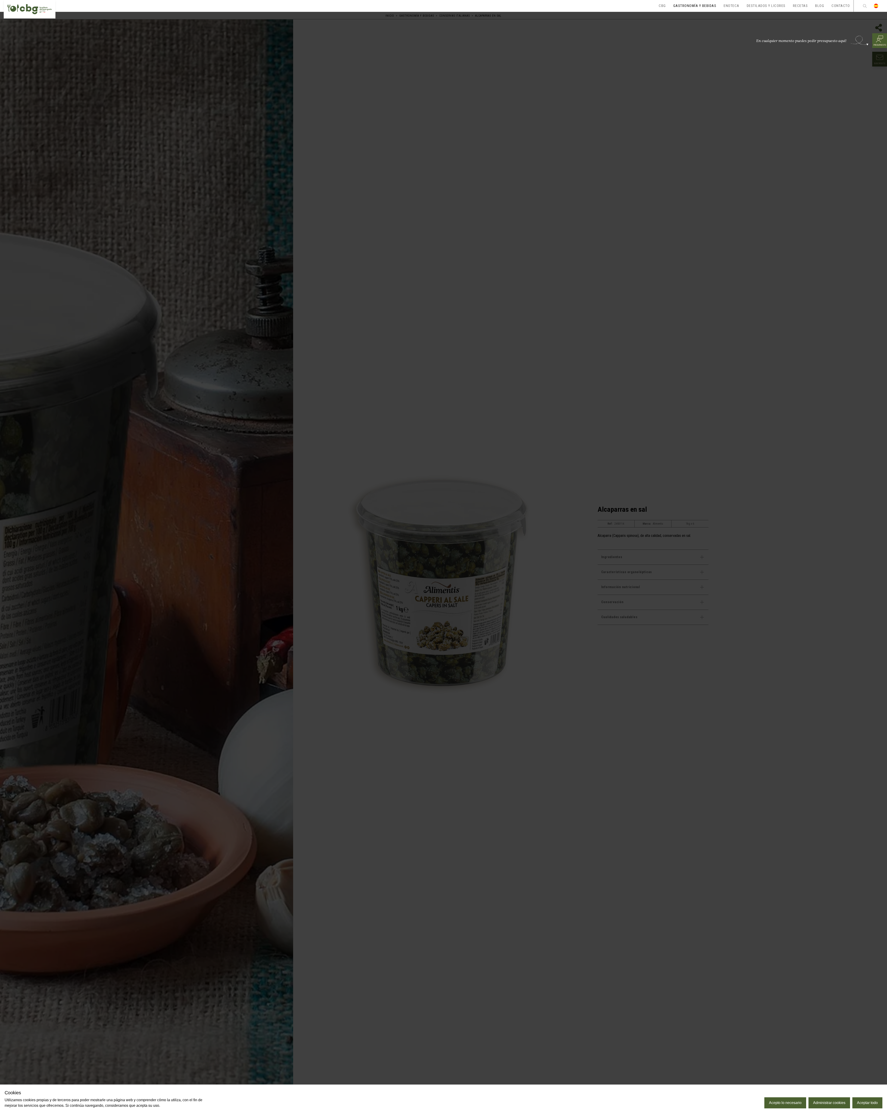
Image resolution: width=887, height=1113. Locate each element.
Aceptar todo (867, 1103)
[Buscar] (864, 6)
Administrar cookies (829, 1103)
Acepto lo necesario (785, 1103)
